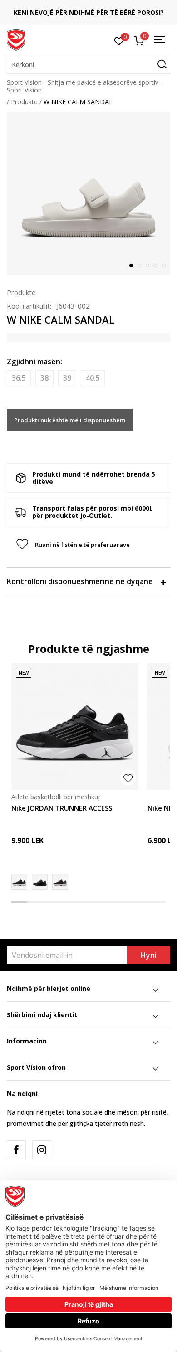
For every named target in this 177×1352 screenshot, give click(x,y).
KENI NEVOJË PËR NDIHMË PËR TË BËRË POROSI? (89, 12)
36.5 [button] (19, 378)
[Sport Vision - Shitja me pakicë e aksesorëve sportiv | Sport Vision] (16, 39)
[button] (88, 65)
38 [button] (44, 378)
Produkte (24, 101)
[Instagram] (42, 1150)
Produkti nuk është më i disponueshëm (69, 420)
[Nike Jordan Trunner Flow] (39, 881)
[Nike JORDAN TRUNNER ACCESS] (74, 726)
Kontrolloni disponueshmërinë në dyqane (80, 581)
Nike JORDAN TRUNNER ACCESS (61, 807)
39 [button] (67, 378)
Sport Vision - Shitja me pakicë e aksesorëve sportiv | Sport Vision (85, 86)
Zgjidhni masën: (34, 361)
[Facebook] (16, 1150)
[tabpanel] (88, 193)
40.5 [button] (93, 378)
